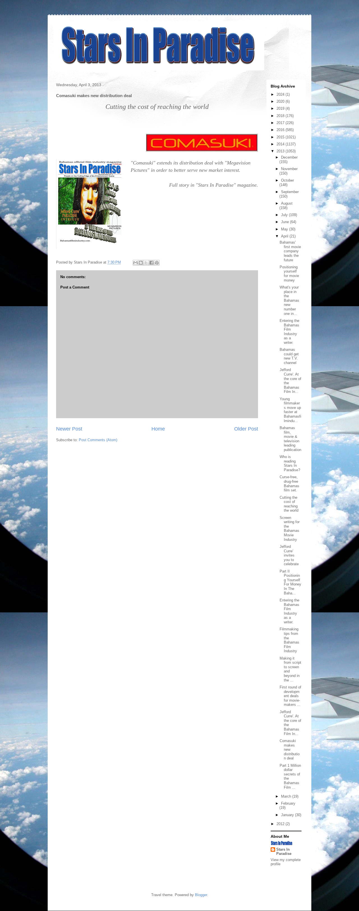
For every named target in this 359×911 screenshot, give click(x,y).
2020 (281, 101)
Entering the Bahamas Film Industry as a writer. (289, 332)
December (289, 157)
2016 (281, 130)
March (286, 796)
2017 (281, 123)
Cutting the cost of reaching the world (289, 504)
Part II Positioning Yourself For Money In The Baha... (290, 582)
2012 (281, 824)
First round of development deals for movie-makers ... (290, 696)
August (287, 203)
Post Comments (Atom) (98, 440)
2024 (281, 94)
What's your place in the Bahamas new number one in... (289, 300)
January (288, 815)
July (285, 215)
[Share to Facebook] (151, 262)
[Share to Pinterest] (157, 262)
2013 (281, 151)
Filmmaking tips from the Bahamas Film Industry (289, 640)
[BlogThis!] (141, 262)
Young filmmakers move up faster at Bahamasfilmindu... (290, 410)
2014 (281, 144)
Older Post (246, 429)
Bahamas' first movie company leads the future (290, 251)
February (288, 803)
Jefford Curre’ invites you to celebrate (289, 555)
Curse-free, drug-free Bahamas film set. (289, 483)
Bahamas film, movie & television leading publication (290, 439)
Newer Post (69, 429)
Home (158, 429)
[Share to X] (146, 262)
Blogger (201, 895)
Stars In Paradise (283, 851)
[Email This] (135, 262)
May (285, 229)
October (287, 180)
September (290, 192)
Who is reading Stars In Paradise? (290, 463)
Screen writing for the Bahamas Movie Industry (290, 529)
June (285, 222)
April (285, 236)
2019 (281, 108)
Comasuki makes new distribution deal (290, 749)
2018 (281, 116)
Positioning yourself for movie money (289, 273)
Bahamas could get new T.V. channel (289, 356)
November (289, 169)
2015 (281, 137)
